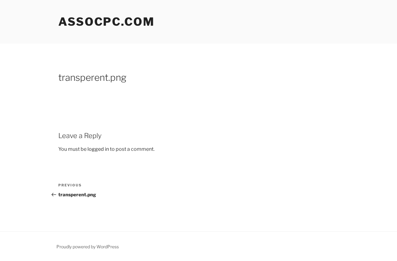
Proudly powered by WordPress (87, 246)
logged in (98, 149)
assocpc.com (106, 21)
